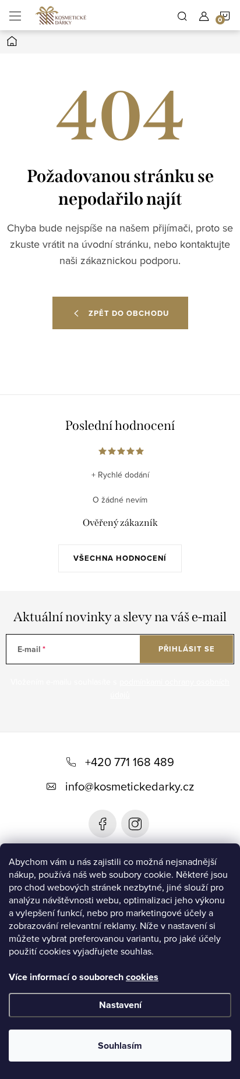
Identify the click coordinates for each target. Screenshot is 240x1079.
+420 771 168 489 (129, 761)
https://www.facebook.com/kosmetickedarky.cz (103, 824)
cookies (142, 977)
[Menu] (15, 15)
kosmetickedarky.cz (135, 824)
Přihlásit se (186, 648)
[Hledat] (182, 15)
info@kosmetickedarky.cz (129, 786)
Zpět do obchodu (129, 313)
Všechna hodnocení (120, 558)
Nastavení (120, 1005)
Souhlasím (120, 1045)
